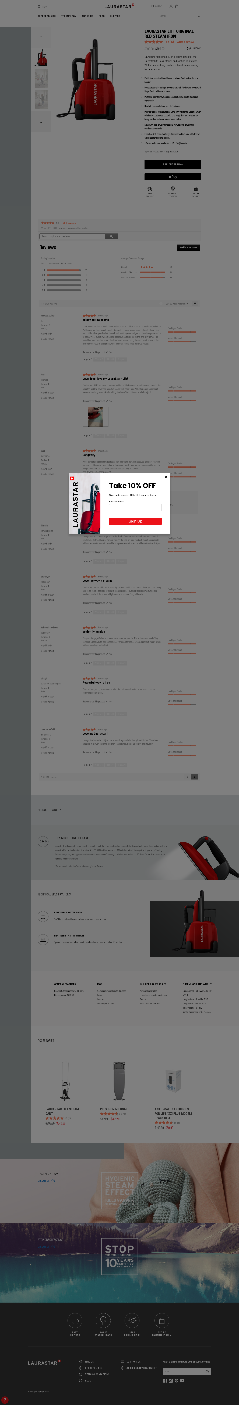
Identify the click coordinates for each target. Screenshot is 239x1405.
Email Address (116, 501)
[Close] (166, 477)
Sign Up (135, 521)
